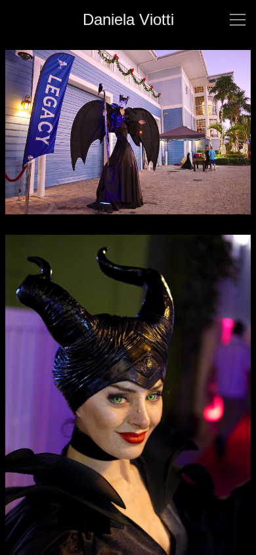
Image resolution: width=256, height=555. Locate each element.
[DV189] (128, 140)
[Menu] (237, 20)
